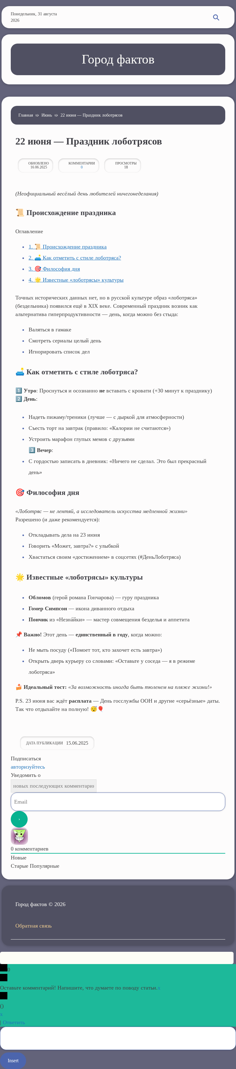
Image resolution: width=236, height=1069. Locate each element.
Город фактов (118, 59)
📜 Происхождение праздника (68, 247)
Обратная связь (33, 926)
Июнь (46, 115)
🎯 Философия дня (54, 269)
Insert (13, 1060)
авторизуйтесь (28, 767)
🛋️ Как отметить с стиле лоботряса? (75, 258)
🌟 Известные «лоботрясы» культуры (76, 280)
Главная (25, 115)
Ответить (14, 1022)
